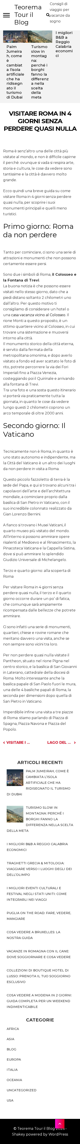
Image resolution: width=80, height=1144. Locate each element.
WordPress (58, 1134)
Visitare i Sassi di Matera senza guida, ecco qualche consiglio (18, 742)
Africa (13, 1029)
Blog (11, 1049)
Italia (12, 1070)
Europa (14, 1060)
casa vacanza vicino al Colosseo (38, 315)
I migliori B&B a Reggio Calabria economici (64, 44)
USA (10, 1100)
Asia (10, 1039)
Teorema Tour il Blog (28, 14)
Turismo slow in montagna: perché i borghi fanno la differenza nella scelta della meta (40, 71)
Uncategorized (21, 1090)
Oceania (14, 1080)
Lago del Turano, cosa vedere (61, 742)
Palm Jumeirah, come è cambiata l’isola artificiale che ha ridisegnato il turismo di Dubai (15, 71)
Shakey (18, 1134)
